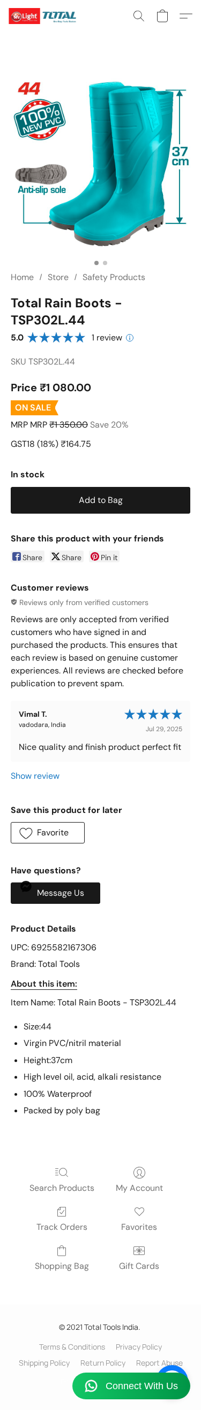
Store (58, 277)
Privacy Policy (139, 1347)
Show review (35, 775)
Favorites (139, 1227)
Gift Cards (139, 1266)
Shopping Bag (62, 1266)
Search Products (61, 1188)
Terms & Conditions (72, 1347)
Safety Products (114, 277)
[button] (44, 16)
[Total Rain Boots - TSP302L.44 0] (100, 164)
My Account (139, 1188)
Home (22, 277)
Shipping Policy (44, 1363)
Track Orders (61, 1227)
